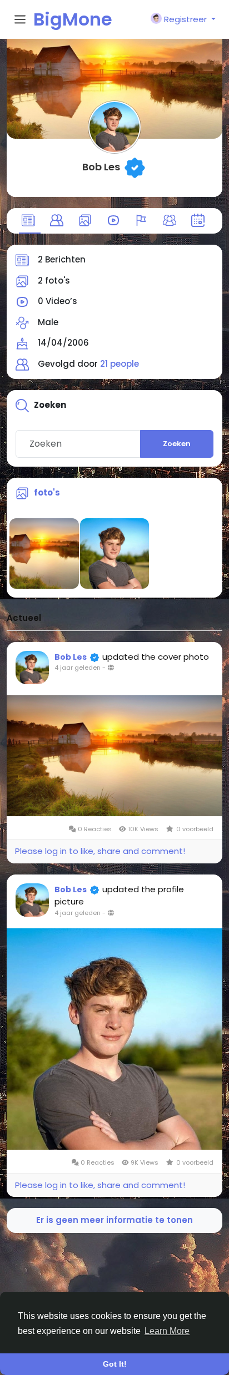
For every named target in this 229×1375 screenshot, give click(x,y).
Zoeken (177, 443)
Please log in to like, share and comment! (100, 851)
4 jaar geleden (77, 667)
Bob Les (101, 167)
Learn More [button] (167, 1331)
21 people (119, 364)
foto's (47, 492)
